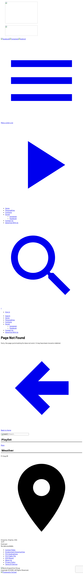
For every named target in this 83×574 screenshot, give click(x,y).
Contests (8, 212)
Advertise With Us (11, 223)
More (2, 445)
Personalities (10, 210)
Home (7, 208)
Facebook (13, 218)
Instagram (13, 216)
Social (7, 214)
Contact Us (9, 221)
